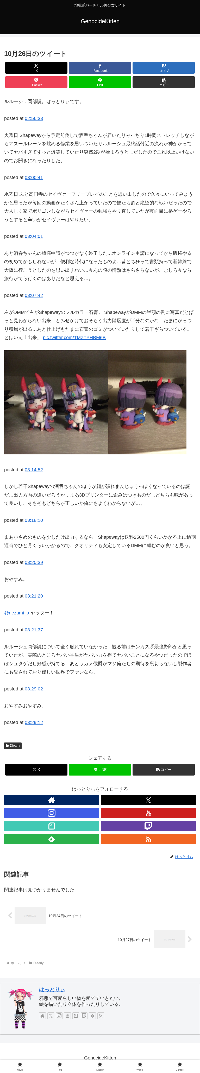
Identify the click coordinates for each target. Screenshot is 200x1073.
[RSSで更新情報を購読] (148, 839)
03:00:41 (34, 177)
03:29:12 (34, 722)
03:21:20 (34, 596)
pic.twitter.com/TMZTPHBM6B (74, 337)
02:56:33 (34, 118)
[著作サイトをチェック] (51, 800)
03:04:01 (34, 236)
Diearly (15, 745)
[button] (164, 82)
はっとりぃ (52, 989)
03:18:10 (34, 520)
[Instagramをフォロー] (51, 813)
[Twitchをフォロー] (148, 826)
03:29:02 (34, 688)
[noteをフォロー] (51, 826)
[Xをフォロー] (148, 800)
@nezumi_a (16, 612)
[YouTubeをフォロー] (148, 813)
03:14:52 (34, 469)
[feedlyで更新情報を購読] (51, 839)
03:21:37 (34, 629)
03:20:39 (34, 562)
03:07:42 (34, 295)
